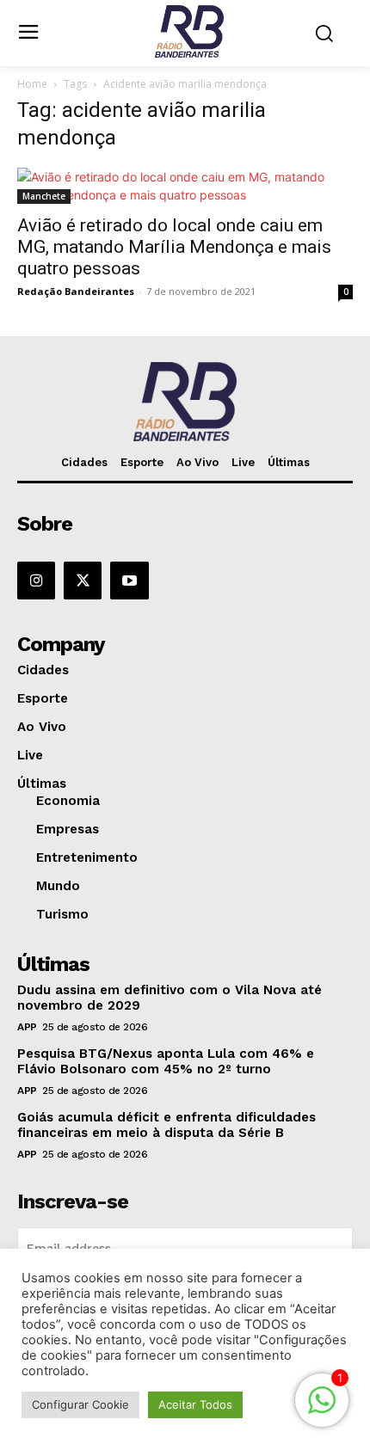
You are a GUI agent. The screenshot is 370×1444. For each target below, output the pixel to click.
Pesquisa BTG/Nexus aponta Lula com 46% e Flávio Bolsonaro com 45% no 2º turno (165, 1061)
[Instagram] (36, 580)
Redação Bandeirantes (75, 291)
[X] (83, 580)
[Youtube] (129, 580)
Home (32, 84)
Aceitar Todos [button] (195, 1404)
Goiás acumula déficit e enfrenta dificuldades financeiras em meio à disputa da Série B (166, 1124)
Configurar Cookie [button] (80, 1404)
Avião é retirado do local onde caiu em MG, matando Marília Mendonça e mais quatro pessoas (174, 247)
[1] (322, 1409)
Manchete (43, 196)
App (27, 1027)
